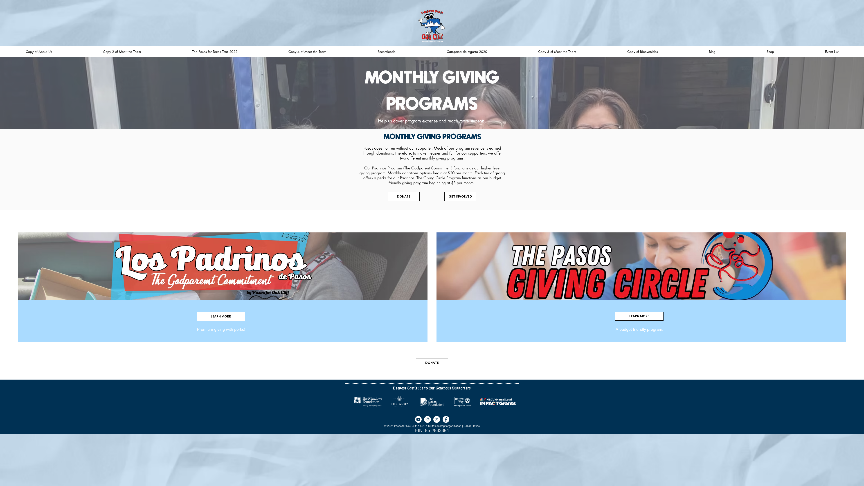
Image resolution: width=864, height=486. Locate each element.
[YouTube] (418, 419)
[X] (436, 419)
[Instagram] (427, 419)
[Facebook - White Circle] (446, 419)
